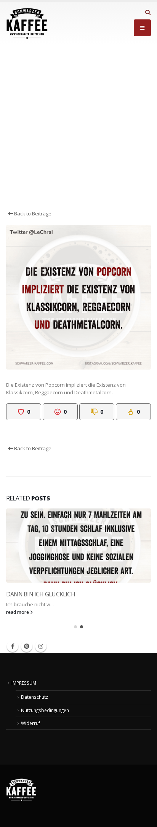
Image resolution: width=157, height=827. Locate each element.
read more (18, 612)
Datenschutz (34, 697)
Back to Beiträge (32, 213)
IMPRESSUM (23, 683)
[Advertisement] (78, 127)
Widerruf (30, 723)
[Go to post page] (78, 545)
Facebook (12, 646)
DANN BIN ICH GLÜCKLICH (40, 594)
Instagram (40, 646)
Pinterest (26, 646)
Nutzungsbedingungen (45, 710)
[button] (147, 12)
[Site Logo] (27, 24)
